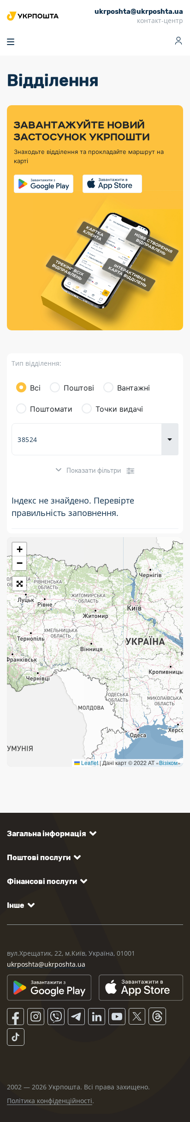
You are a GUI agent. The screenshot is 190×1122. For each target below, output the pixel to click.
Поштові (79, 387)
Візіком (168, 762)
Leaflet (89, 762)
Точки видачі (119, 409)
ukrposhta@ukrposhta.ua (46, 964)
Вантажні (133, 387)
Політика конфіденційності (49, 1100)
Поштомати (51, 409)
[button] (19, 549)
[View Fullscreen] (19, 583)
